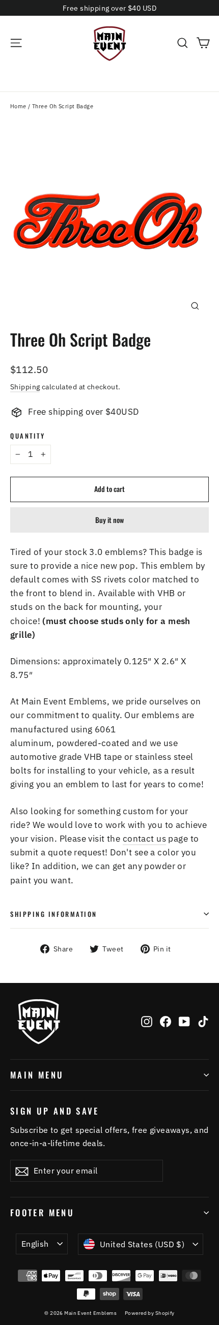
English (35, 1244)
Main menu (37, 1074)
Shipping (25, 386)
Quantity (27, 436)
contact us (144, 838)
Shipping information (53, 914)
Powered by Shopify (150, 1313)
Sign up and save (54, 1110)
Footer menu (42, 1212)
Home (18, 106)
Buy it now (109, 519)
